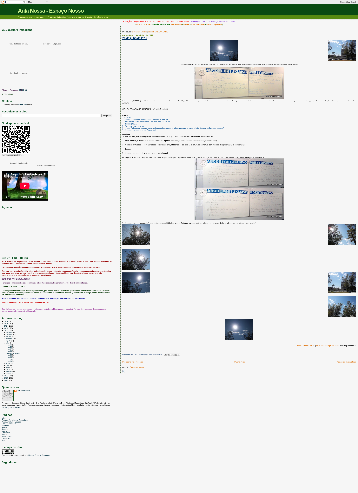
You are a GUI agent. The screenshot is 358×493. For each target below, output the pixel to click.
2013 (6, 328)
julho (8, 343)
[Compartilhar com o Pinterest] (178, 355)
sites (3, 440)
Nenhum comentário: (156, 354)
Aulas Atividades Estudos (11, 422)
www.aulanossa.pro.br (305, 345)
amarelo (5, 427)
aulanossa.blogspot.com (39, 302)
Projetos (186, 24)
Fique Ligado (7, 436)
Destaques (6, 433)
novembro (9, 334)
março (8, 369)
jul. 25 (10, 355)
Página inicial (239, 362)
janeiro (8, 373)
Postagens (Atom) (137, 367)
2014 (6, 326)
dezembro (9, 332)
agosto (8, 341)
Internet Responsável (214, 24)
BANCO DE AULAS (143, 24)
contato (4, 435)
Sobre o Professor (198, 24)
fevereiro (9, 371)
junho (8, 363)
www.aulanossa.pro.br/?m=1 (327, 345)
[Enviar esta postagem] (165, 354)
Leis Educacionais (9, 424)
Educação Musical (139, 32)
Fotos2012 (6, 438)
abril (7, 367)
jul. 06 (10, 361)
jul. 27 (10, 349)
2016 (6, 321)
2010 (6, 378)
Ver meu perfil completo (11, 408)
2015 (6, 324)
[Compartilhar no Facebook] (175, 355)
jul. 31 (10, 345)
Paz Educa (6, 425)
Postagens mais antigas (346, 362)
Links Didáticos (176, 24)
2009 (6, 380)
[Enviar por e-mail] (167, 355)
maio (8, 365)
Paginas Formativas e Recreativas (15, 420)
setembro (9, 339)
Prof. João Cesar (23, 391)
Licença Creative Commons (39, 455)
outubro (9, 336)
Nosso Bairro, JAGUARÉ (158, 32)
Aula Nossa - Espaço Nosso (51, 11)
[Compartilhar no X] (173, 355)
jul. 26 (10, 351)
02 (23, 90)
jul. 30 (10, 347)
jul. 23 (10, 359)
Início (4, 418)
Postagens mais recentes (132, 362)
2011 (6, 376)
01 (19, 90)
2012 (6, 330)
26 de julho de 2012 (134, 38)
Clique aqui (22, 104)
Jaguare (5, 429)
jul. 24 (10, 357)
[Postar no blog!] (170, 355)
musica (4, 431)
